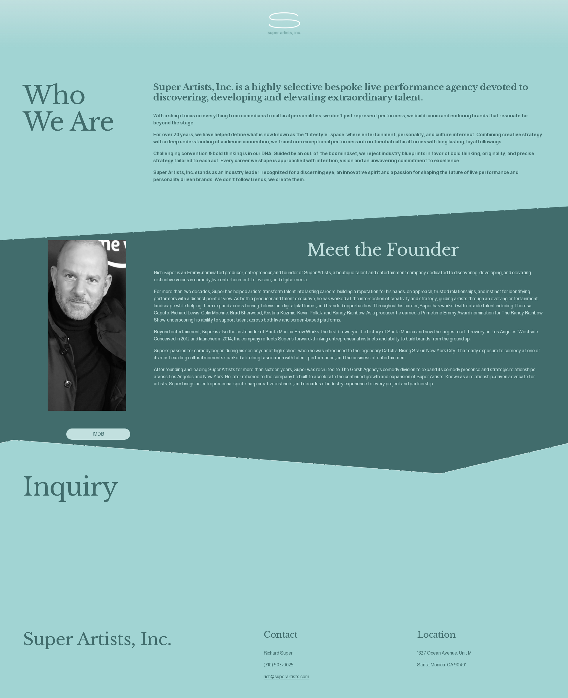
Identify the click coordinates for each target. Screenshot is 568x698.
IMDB (98, 433)
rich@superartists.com (286, 676)
